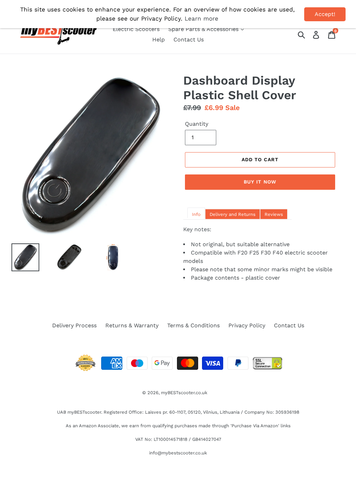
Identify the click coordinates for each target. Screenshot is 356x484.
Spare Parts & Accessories (204, 29)
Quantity (196, 123)
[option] (64, 257)
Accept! (325, 14)
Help (158, 39)
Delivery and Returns (233, 214)
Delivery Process (74, 325)
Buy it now (260, 182)
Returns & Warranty (132, 325)
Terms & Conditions (193, 325)
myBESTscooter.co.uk (184, 392)
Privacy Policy (246, 325)
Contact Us (188, 39)
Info (196, 214)
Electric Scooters (136, 29)
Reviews (274, 214)
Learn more (201, 18)
